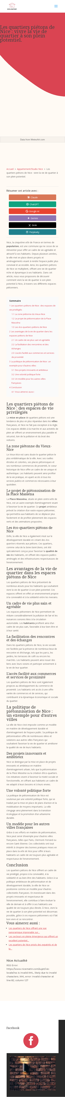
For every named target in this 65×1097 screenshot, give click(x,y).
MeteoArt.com (38, 139)
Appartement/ (30, 168)
